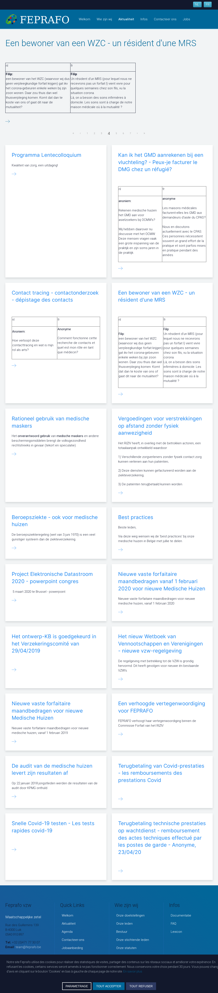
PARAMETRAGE (77, 986)
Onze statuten (126, 948)
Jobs (186, 19)
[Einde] (145, 133)
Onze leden (124, 924)
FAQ (173, 924)
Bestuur (121, 932)
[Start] (73, 133)
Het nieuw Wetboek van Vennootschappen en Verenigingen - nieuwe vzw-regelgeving (160, 643)
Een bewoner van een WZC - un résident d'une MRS (100, 43)
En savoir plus (132, 971)
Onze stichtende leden (132, 940)
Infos (144, 19)
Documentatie (181, 915)
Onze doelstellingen (130, 915)
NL (197, 4)
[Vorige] (80, 133)
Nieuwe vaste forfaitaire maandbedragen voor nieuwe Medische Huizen (47, 710)
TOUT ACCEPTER (108, 986)
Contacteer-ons (73, 940)
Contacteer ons (165, 19)
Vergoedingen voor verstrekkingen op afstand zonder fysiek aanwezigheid (160, 425)
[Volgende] (138, 133)
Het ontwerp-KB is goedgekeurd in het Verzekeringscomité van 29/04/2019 (54, 643)
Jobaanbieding (72, 948)
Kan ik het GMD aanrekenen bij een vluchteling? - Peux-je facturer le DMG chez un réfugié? (160, 162)
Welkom (84, 19)
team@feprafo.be (28, 947)
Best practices (135, 517)
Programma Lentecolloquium (46, 155)
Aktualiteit (126, 19)
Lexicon (176, 932)
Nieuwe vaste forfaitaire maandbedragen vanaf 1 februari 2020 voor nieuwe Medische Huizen (161, 581)
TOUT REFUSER (141, 986)
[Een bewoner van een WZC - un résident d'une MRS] (7, 122)
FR (207, 4)
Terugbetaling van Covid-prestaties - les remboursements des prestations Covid (161, 773)
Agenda (67, 932)
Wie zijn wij (104, 19)
